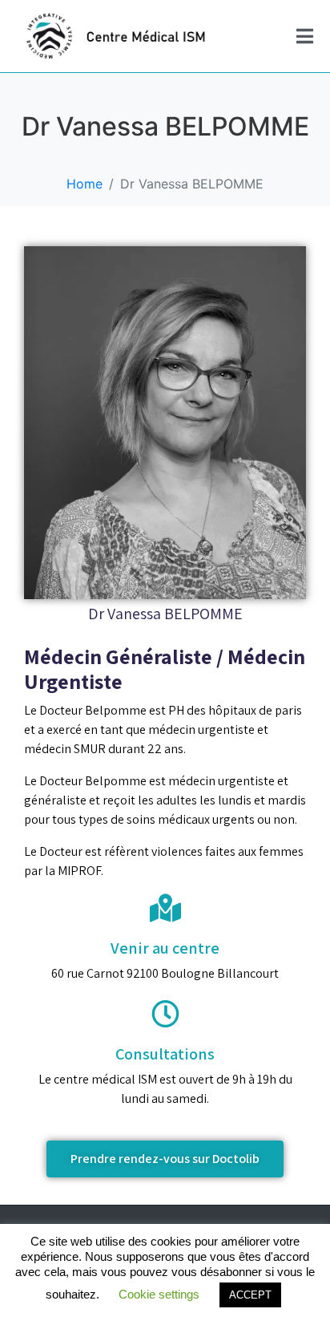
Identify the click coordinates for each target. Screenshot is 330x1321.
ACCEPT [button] (250, 1295)
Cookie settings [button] (159, 1294)
